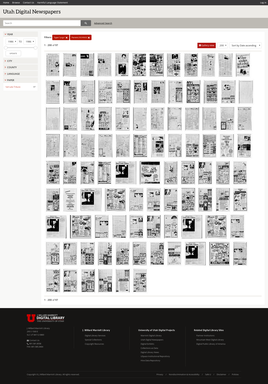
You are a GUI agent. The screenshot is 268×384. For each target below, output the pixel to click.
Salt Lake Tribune (13, 87)
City (9, 60)
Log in (263, 2)
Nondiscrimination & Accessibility (184, 374)
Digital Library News (150, 352)
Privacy (159, 374)
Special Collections (93, 339)
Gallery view (207, 45)
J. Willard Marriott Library (38, 328)
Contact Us (28, 2)
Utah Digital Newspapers (152, 339)
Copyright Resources (94, 343)
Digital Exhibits (147, 343)
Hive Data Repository (150, 360)
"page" (60, 37)
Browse (16, 2)
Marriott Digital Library (151, 335)
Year (10, 34)
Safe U (208, 374)
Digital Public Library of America (210, 343)
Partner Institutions (205, 335)
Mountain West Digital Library (210, 339)
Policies (235, 374)
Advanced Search (103, 23)
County (12, 67)
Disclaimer (221, 374)
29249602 (80, 37)
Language (13, 73)
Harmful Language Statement (52, 2)
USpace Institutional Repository (155, 356)
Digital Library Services (95, 335)
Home (6, 2)
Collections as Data (149, 348)
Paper (10, 80)
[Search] (86, 23)
